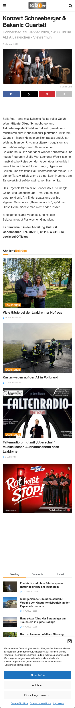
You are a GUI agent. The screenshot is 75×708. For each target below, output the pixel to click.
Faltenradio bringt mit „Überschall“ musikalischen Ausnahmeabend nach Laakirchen (31, 447)
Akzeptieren (37, 675)
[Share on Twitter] (29, 94)
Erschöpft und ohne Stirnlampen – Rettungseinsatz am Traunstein (41, 585)
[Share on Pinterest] (47, 94)
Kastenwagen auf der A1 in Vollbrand (30, 377)
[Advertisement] (37, 105)
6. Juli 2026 (10, 457)
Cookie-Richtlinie (19, 703)
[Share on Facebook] (11, 94)
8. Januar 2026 (10, 44)
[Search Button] (70, 5)
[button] (69, 641)
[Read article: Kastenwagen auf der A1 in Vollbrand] (37, 348)
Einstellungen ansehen (37, 695)
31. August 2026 (12, 317)
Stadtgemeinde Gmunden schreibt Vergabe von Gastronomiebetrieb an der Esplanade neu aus (45, 602)
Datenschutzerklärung (41, 703)
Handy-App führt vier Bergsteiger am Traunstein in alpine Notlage (43, 620)
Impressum (58, 703)
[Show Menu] (4, 5)
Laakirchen (13, 304)
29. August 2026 (12, 382)
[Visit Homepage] (37, 5)
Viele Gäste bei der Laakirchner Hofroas (32, 312)
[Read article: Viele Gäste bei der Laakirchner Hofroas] (37, 283)
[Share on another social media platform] (64, 94)
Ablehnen (37, 685)
